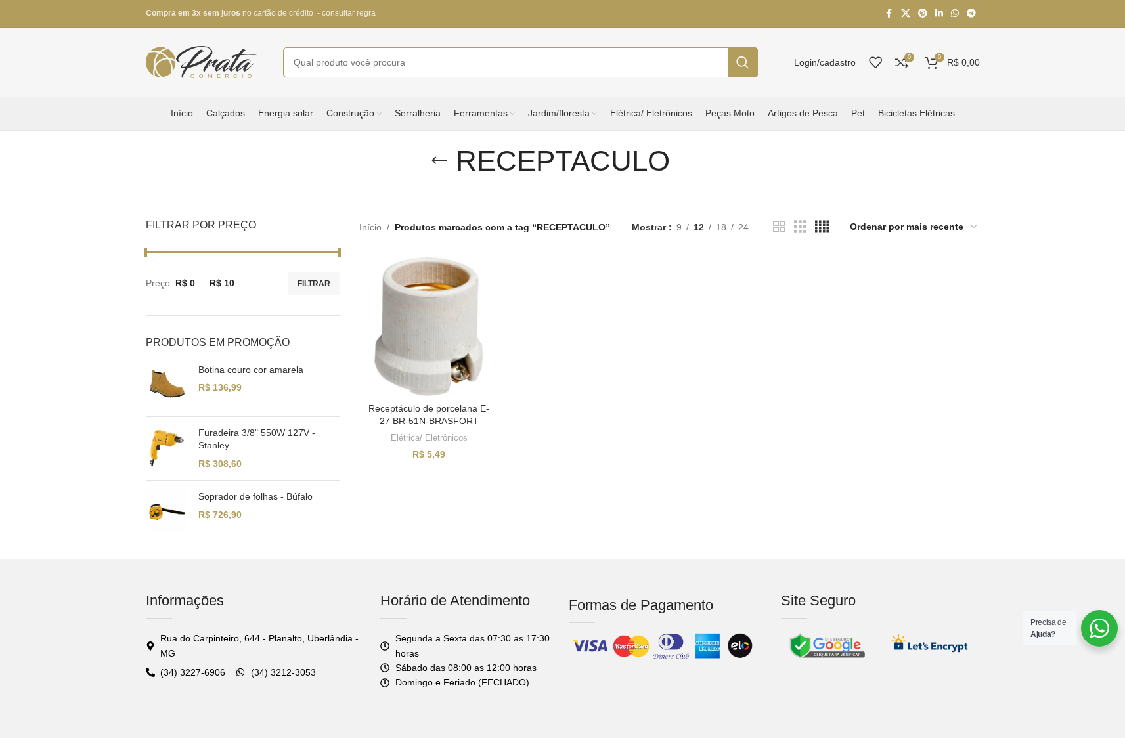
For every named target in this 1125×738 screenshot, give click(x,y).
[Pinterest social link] (922, 13)
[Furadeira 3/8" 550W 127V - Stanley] (167, 449)
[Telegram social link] (971, 13)
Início (370, 227)
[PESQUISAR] (743, 62)
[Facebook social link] (889, 13)
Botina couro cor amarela (250, 369)
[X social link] (905, 13)
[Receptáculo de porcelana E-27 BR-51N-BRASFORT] (429, 326)
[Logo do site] (201, 61)
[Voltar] (439, 161)
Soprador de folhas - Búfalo (255, 496)
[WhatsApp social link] (955, 13)
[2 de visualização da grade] (779, 227)
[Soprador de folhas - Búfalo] (167, 511)
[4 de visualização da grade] (822, 227)
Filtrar (314, 283)
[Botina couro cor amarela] (167, 385)
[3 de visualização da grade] (800, 227)
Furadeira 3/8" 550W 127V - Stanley (256, 439)
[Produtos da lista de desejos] (875, 62)
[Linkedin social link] (939, 13)
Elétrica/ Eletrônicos (429, 438)
